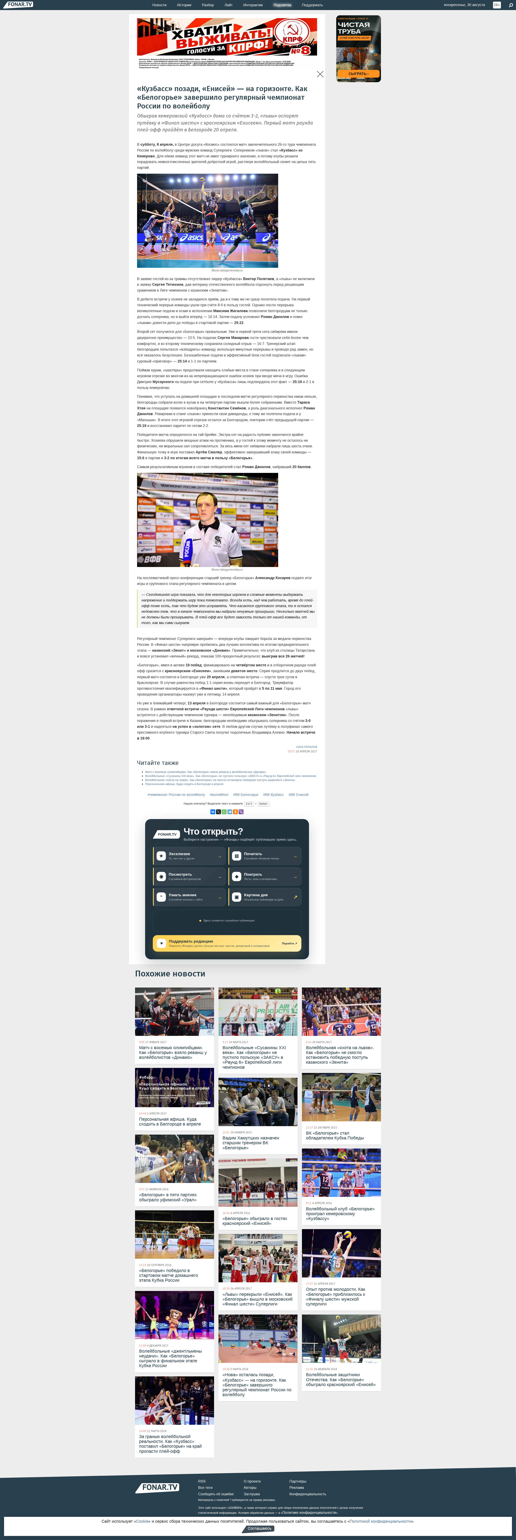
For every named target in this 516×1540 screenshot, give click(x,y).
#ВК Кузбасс (273, 794)
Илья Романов (306, 747)
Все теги (205, 1487)
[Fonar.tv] (18, 5)
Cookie (142, 1521)
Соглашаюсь (259, 1528)
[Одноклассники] (235, 811)
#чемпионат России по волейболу (176, 794)
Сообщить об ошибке (216, 1494)
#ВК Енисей (298, 794)
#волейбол (219, 794)
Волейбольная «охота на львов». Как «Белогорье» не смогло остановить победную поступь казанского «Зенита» (220, 780)
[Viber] (241, 811)
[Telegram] (229, 811)
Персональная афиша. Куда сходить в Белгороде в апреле (184, 784)
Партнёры (297, 1481)
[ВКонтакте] (212, 811)
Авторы (250, 1487)
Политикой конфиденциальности (380, 1521)
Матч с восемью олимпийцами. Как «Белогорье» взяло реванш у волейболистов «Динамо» (205, 772)
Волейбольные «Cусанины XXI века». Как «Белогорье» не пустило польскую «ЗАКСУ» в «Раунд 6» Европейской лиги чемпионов (230, 776)
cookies (235, 1507)
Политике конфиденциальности (309, 1512)
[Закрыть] (320, 74)
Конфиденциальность (307, 1494)
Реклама (296, 1487)
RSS (202, 1481)
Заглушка (252, 1494)
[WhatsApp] (224, 811)
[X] (218, 811)
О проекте (252, 1481)
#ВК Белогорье (245, 794)
